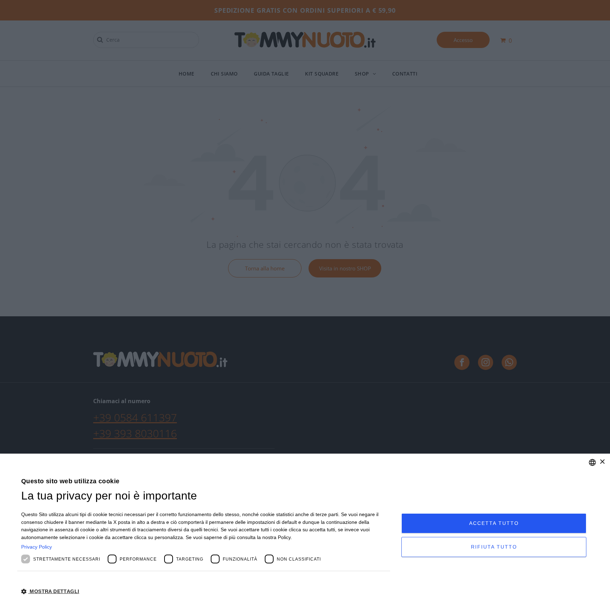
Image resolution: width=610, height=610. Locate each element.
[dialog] (305, 532)
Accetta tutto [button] (494, 523)
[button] (205, 591)
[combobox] (592, 462)
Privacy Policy (36, 547)
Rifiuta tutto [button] (494, 547)
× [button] (602, 462)
